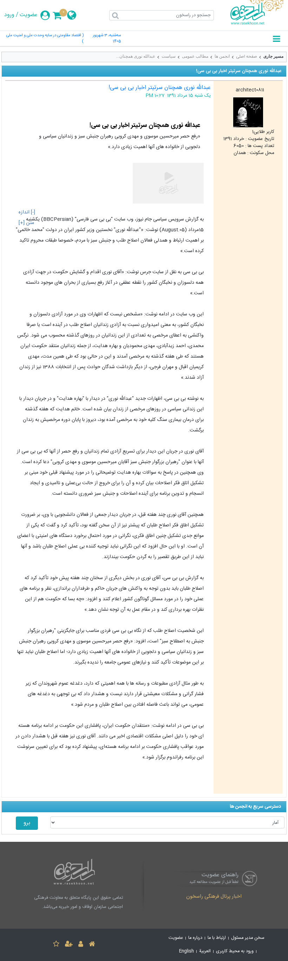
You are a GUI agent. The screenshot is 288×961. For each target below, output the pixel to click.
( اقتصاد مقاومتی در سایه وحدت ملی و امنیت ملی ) (45, 39)
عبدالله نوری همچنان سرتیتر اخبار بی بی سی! (160, 87)
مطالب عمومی (195, 56)
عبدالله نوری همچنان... (135, 56)
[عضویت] (69, 945)
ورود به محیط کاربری (235, 951)
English (186, 951)
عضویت (29, 15)
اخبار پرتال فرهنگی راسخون (214, 897)
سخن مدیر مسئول (247, 938)
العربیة (205, 951)
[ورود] (81, 945)
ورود (9, 15)
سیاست (169, 56)
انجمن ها (222, 56)
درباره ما (195, 938)
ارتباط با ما (217, 938)
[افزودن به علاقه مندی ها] (56, 945)
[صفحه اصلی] (92, 945)
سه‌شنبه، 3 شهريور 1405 (106, 39)
